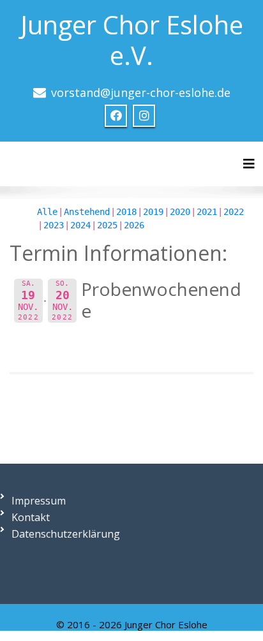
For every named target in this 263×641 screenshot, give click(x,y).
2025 (107, 225)
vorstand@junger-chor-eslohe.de (140, 92)
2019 (153, 212)
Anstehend (87, 212)
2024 (80, 225)
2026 (134, 225)
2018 (126, 212)
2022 (233, 212)
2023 (53, 225)
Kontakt (30, 517)
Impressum (38, 501)
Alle (47, 212)
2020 (180, 212)
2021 (207, 212)
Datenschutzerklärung (65, 534)
